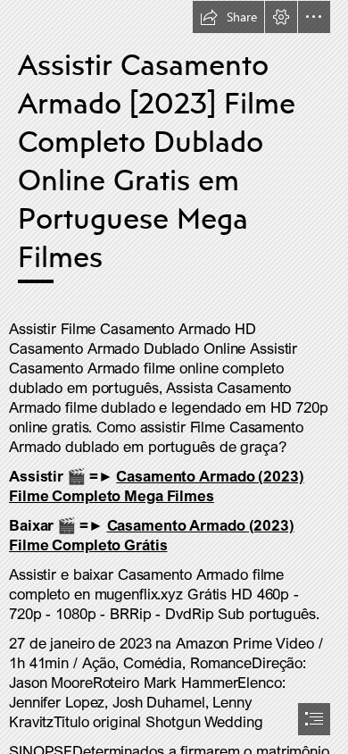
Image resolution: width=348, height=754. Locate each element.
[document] (174, 377)
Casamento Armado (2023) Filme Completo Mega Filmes (156, 485)
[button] (228, 17)
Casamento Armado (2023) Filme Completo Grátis (151, 534)
